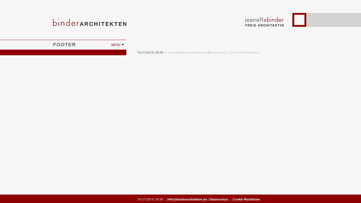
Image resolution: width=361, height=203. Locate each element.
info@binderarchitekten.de (187, 52)
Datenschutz (219, 52)
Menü (116, 45)
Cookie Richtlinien (246, 52)
